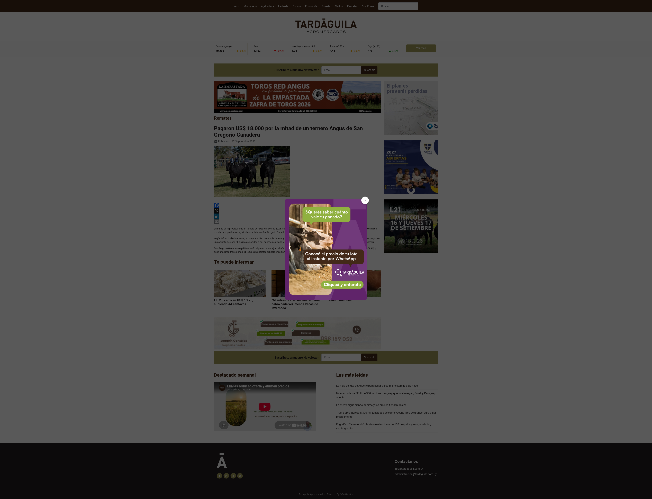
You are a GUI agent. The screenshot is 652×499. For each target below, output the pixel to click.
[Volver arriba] (646, 492)
